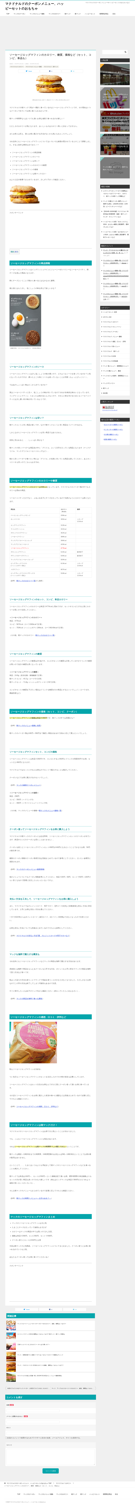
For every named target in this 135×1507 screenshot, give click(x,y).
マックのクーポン (19, 14)
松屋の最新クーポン (110, 439)
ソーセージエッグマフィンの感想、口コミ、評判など (37, 1106)
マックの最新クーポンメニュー (28, 785)
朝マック (68, 14)
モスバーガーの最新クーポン (113, 424)
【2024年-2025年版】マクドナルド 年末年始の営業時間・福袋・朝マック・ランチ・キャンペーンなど (116, 214)
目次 (114, 14)
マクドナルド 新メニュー (111, 346)
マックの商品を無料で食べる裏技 (29, 999)
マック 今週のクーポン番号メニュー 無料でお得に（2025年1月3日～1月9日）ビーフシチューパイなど (115, 74)
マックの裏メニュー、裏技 (112, 371)
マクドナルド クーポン (110, 331)
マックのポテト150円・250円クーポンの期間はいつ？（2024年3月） (115, 121)
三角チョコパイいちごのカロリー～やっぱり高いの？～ (33, 1344)
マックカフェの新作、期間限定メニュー (115, 377)
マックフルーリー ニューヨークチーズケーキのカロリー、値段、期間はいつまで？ (41, 1323)
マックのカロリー (54, 14)
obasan (124, 263)
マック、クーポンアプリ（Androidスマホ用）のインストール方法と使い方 (115, 145)
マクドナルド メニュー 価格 (34, 66)
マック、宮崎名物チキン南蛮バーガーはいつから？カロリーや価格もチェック (40, 1355)
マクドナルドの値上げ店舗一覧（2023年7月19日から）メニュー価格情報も (39, 1375)
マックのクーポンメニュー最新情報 (30, 869)
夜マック (78, 14)
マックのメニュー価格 (37, 14)
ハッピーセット (90, 14)
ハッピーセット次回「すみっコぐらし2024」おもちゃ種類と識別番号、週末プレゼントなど (116, 224)
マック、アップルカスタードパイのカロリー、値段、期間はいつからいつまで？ (74, 1388)
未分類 (105, 393)
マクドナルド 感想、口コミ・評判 (114, 341)
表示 (16, 252)
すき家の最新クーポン (111, 434)
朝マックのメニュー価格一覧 (50, 810)
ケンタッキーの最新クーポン (113, 429)
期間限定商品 (103, 14)
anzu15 (124, 286)
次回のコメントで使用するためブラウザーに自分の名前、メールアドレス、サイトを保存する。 (44, 1438)
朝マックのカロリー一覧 (25, 581)
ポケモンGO (107, 317)
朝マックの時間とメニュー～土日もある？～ (33, 1198)
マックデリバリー (109, 383)
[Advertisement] (67, 32)
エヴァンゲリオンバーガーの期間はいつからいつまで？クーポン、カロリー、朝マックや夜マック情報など (115, 193)
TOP (7, 14)
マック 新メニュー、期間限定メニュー (116, 366)
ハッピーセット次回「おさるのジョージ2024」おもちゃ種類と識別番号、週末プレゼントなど (116, 234)
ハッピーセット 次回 (110, 312)
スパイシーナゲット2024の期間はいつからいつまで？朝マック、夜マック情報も (41, 1334)
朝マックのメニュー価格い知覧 (28, 725)
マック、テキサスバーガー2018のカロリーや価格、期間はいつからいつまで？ (40, 1365)
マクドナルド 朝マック (51, 66)
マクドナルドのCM (109, 356)
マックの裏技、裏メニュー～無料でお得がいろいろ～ (115, 168)
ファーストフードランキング (109, 410)
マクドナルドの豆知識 (110, 361)
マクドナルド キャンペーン (112, 327)
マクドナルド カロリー (16, 66)
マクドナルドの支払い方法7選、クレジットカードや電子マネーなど (42, 936)
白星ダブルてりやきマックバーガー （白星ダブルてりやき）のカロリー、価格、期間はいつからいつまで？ (29, 1388)
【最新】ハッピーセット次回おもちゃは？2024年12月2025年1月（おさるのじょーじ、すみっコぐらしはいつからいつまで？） (115, 98)
